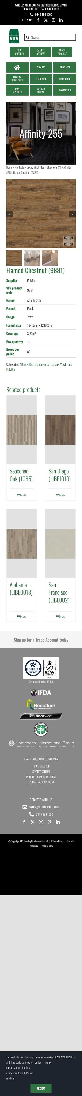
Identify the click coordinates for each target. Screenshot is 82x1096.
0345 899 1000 (43, 14)
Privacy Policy (57, 841)
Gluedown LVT (54, 167)
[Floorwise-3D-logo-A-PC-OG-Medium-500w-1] (41, 714)
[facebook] (38, 20)
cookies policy (49, 1059)
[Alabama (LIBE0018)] (22, 543)
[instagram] (53, 20)
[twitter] (46, 20)
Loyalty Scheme (41, 771)
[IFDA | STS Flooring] (41, 690)
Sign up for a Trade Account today (41, 640)
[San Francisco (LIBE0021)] (60, 543)
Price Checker (41, 766)
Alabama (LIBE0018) (21, 588)
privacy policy (38, 1059)
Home (9, 167)
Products (19, 167)
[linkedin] (61, 20)
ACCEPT (41, 1088)
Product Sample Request (41, 777)
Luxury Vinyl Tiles (35, 167)
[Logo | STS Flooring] (14, 30)
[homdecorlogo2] (41, 740)
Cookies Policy (47, 846)
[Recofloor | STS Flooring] (41, 700)
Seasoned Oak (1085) (21, 475)
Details (23, 495)
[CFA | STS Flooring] (41, 723)
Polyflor (10, 369)
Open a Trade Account (41, 782)
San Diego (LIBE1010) (60, 475)
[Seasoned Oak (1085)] (22, 429)
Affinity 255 (26, 364)
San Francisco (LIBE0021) (60, 592)
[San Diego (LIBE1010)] (60, 429)
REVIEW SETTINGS (64, 1057)
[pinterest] (49, 822)
